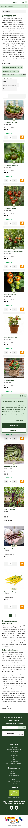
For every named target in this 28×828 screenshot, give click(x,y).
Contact (14, 779)
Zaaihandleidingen (14, 751)
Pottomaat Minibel (9, 380)
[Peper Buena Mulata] (14, 497)
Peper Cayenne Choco (9, 549)
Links (14, 759)
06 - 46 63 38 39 (9, 717)
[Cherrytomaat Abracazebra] (14, 109)
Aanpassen (13, 430)
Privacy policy (14, 783)
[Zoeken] (26, 6)
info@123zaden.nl (14, 720)
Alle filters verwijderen (7, 79)
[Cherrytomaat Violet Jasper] (14, 152)
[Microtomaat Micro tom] (14, 324)
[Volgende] (17, 615)
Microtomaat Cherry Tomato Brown (13, 251)
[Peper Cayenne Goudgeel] (14, 579)
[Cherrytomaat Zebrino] (14, 195)
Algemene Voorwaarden (12, 825)
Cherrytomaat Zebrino (10, 208)
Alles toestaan (14, 425)
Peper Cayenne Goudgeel (10, 592)
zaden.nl (14, 2)
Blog (14, 757)
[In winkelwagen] (22, 137)
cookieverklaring (18, 414)
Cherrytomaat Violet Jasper (11, 165)
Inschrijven (22, 727)
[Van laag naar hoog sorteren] (24, 96)
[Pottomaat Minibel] (14, 367)
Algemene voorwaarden (14, 781)
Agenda (14, 753)
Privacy (19, 825)
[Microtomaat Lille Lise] (14, 281)
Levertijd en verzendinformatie (14, 749)
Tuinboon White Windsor (10, 466)
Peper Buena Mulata (9, 509)
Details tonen (19, 420)
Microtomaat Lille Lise (10, 294)
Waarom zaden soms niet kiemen (14, 763)
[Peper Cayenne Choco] (14, 536)
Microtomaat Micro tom (10, 337)
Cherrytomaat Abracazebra (11, 122)
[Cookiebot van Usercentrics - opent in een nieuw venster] (20, 396)
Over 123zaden (14, 747)
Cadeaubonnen (14, 755)
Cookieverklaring (14, 761)
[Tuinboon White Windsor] (14, 454)
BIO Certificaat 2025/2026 (14, 797)
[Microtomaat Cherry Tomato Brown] (14, 238)
